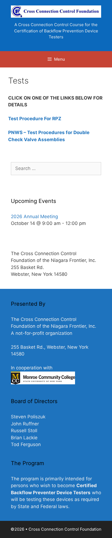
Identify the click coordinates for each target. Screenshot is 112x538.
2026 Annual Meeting (34, 216)
